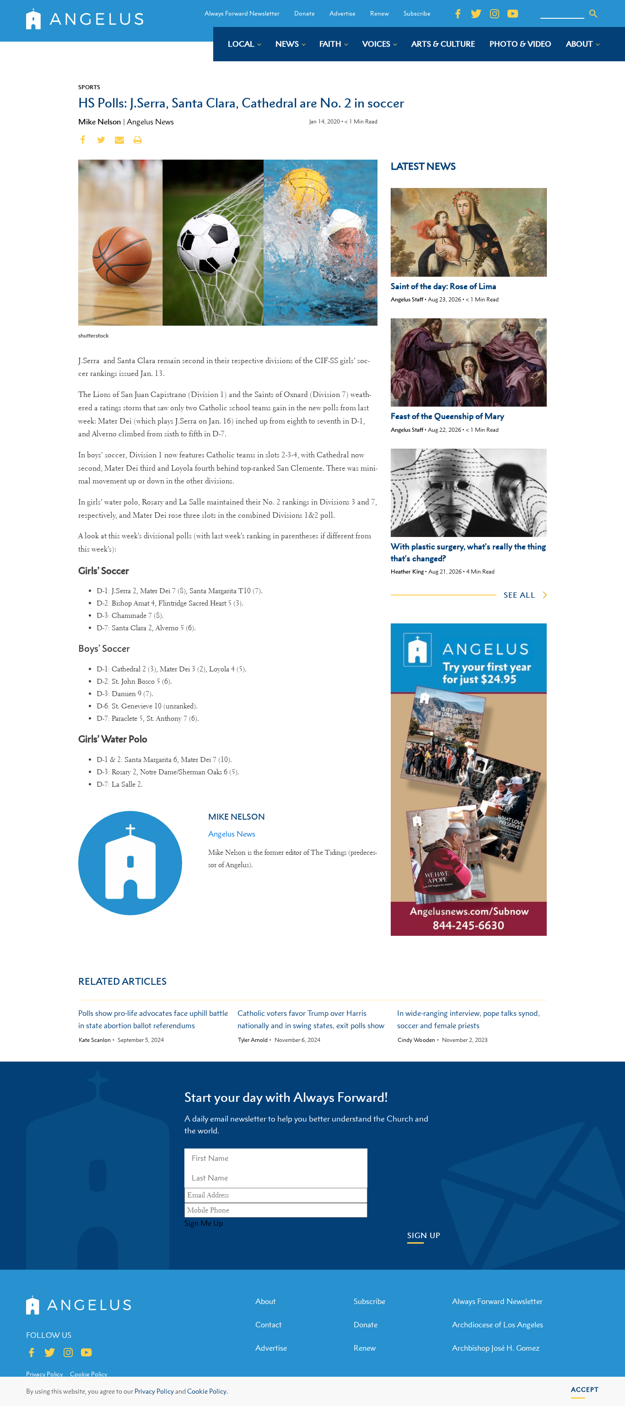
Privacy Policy (154, 1391)
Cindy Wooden (416, 1040)
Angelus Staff (407, 299)
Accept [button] (585, 1389)
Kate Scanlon (95, 1040)
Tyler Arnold (253, 1040)
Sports (89, 87)
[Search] (593, 13)
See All (520, 595)
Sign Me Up (203, 1223)
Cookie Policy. (207, 1391)
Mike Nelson (99, 121)
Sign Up (424, 1235)
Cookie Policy (88, 1374)
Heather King (407, 571)
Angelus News (150, 121)
